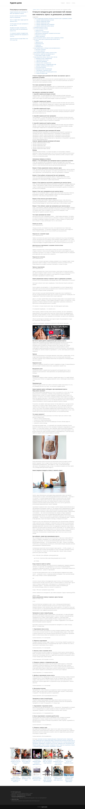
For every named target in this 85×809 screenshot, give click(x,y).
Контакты (13, 795)
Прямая (37, 40)
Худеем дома (16, 3)
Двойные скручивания (44, 746)
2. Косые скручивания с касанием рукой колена (46, 71)
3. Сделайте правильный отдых (42, 23)
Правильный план (40, 740)
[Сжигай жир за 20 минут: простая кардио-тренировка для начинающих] (47, 775)
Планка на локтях (39, 30)
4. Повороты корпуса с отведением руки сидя (45, 64)
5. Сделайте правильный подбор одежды (44, 26)
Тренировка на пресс (54, 745)
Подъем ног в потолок (40, 34)
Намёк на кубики (45, 745)
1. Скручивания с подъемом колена (43, 70)
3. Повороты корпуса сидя (41, 73)
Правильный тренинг (61, 739)
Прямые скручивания (40, 36)
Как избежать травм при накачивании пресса (44, 54)
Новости (68, 3)
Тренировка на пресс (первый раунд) (43, 58)
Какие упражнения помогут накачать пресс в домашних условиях (49, 37)
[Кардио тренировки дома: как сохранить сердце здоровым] (47, 758)
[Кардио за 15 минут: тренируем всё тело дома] (26, 775)
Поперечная (38, 45)
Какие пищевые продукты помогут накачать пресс (45, 52)
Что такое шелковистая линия (41, 28)
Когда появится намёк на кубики (42, 55)
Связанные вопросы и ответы (40, 27)
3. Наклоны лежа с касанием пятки (43, 62)
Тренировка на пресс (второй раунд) (43, 68)
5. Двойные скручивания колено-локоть (44, 65)
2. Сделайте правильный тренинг (42, 21)
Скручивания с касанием (44, 743)
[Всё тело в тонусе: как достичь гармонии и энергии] (69, 758)
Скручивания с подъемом (55, 746)
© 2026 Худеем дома (16, 792)
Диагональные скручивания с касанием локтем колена (47, 33)
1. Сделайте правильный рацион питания (44, 20)
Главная (63, 3)
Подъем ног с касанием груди (42, 31)
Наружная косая (39, 42)
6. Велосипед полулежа (40, 67)
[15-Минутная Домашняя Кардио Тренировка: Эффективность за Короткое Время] (37, 758)
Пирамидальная (38, 46)
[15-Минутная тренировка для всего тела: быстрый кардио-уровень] (58, 758)
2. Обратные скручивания (41, 61)
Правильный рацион (52, 739)
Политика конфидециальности (18, 796)
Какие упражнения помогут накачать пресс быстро (45, 57)
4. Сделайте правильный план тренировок (44, 24)
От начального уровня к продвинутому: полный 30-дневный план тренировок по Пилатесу (19, 35)
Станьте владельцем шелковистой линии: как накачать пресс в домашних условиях (53, 18)
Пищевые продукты (37, 745)
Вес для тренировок (46, 742)
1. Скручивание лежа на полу (41, 60)
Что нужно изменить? (40, 51)
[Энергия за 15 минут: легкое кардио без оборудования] (26, 758)
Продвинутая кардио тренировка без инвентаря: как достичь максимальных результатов (18, 29)
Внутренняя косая (39, 43)
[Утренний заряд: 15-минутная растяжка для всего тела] (37, 775)
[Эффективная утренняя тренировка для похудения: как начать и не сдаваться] (16, 775)
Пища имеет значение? (40, 49)
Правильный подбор (49, 740)
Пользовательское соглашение (24, 795)
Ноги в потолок (53, 743)
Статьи (73, 3)
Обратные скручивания (65, 745)
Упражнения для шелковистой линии (62, 740)
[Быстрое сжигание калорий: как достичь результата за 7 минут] (16, 758)
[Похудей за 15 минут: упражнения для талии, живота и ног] (58, 775)
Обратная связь (15, 799)
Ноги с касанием (64, 742)
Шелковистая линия (42, 739)
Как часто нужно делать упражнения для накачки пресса (47, 39)
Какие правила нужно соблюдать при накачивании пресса (47, 48)
